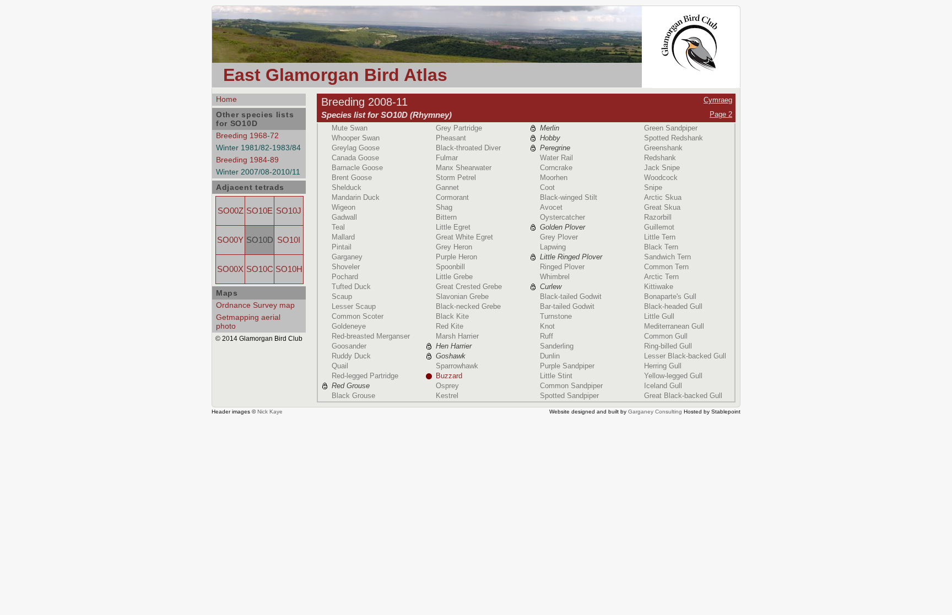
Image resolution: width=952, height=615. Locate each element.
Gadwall (344, 217)
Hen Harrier (454, 346)
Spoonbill (450, 267)
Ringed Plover (562, 267)
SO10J (288, 210)
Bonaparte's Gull (670, 296)
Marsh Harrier (457, 336)
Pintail (341, 247)
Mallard (343, 237)
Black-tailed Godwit (571, 296)
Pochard (345, 277)
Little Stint (556, 376)
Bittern (446, 217)
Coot (547, 187)
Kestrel (447, 395)
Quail (340, 366)
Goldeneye (349, 326)
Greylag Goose (356, 148)
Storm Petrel (456, 177)
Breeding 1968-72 (247, 135)
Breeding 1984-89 (247, 159)
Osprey (447, 386)
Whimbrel (555, 277)
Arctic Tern (661, 277)
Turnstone (556, 316)
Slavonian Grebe (462, 296)
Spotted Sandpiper (569, 395)
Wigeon (343, 207)
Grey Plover (559, 237)
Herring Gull (662, 366)
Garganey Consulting (655, 412)
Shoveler (346, 267)
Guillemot (659, 227)
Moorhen (553, 177)
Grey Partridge (459, 128)
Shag (444, 207)
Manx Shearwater (463, 168)
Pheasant (451, 138)
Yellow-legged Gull (673, 376)
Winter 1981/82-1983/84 (258, 147)
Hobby (550, 138)
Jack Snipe (662, 168)
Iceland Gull (663, 386)
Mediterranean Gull (674, 326)
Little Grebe (454, 277)
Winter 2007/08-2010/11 (258, 171)
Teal (338, 227)
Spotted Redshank (673, 138)
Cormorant (452, 197)
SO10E (259, 210)
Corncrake (556, 168)
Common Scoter (357, 316)
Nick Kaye (270, 412)
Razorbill (658, 217)
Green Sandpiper (670, 128)
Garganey (347, 257)
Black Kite (452, 316)
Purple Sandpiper (567, 366)
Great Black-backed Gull (683, 395)
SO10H (288, 269)
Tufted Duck (351, 286)
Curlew (550, 286)
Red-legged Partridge (365, 376)
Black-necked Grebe (468, 306)
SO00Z (231, 210)
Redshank (660, 158)
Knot (547, 326)
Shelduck (346, 187)
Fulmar (447, 158)
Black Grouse (353, 395)
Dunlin (550, 356)
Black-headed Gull (673, 306)
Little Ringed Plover (571, 257)
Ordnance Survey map (255, 305)
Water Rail (556, 158)
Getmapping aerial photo (248, 321)
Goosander (349, 346)
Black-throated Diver (468, 148)
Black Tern (661, 247)
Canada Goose (355, 158)
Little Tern (659, 237)
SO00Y (230, 240)
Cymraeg (718, 100)
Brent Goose (352, 177)
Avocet (551, 207)
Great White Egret (464, 237)
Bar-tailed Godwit (567, 306)
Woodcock (661, 177)
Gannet (447, 187)
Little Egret (453, 227)
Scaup (342, 296)
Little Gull (659, 316)
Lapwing (553, 247)
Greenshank (663, 148)
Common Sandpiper (571, 386)
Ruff (546, 336)
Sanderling (557, 346)
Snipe (653, 187)
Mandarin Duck (356, 197)
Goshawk (451, 356)
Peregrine (555, 148)
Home (226, 99)
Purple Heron (456, 257)
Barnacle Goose (357, 168)
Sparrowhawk (457, 366)
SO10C (259, 269)
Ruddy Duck (351, 356)
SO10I (288, 240)
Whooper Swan (356, 138)
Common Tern (666, 267)
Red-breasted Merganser (371, 336)
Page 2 (721, 114)
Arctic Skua (662, 197)
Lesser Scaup (354, 306)
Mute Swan (349, 128)
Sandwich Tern (667, 257)
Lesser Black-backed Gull (685, 356)
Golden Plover (562, 227)
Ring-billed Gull (668, 346)
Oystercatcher (562, 217)
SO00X (230, 269)
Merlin (549, 128)
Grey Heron (454, 247)
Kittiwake (658, 286)
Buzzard (449, 376)
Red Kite (449, 326)
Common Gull (666, 336)
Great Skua (662, 207)
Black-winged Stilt (568, 197)
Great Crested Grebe (469, 286)
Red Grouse (351, 386)
